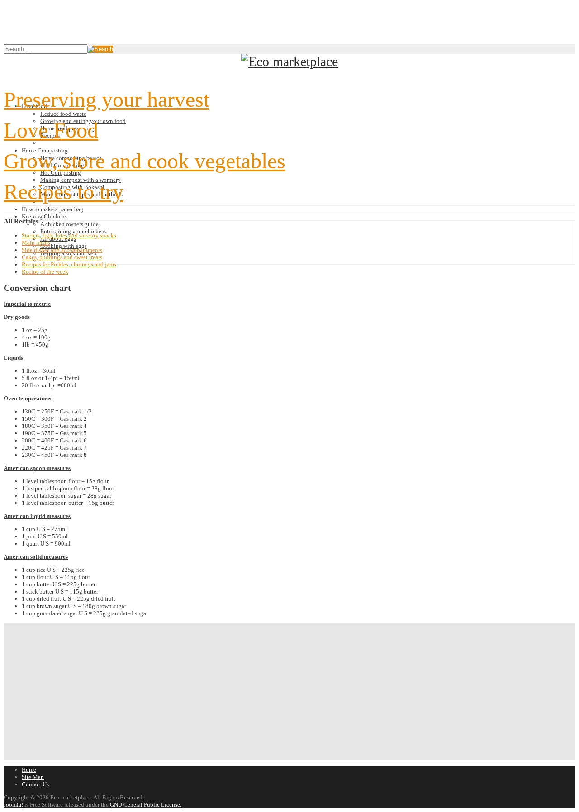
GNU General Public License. (145, 804)
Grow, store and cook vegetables (144, 161)
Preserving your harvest (106, 99)
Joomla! (13, 804)
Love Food (51, 130)
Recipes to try (63, 192)
